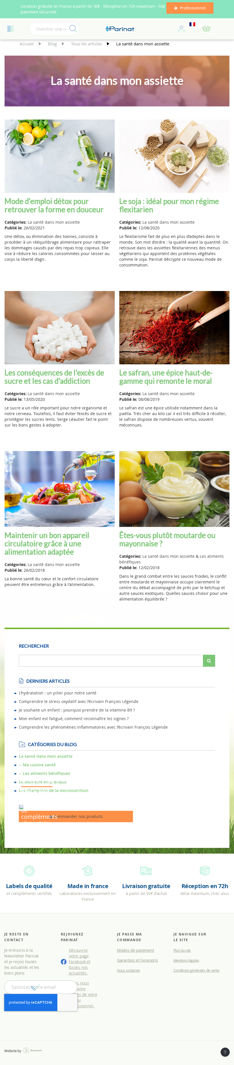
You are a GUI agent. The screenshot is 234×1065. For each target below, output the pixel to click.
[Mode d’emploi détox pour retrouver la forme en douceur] (60, 157)
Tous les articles (87, 44)
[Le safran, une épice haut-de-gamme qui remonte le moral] (174, 328)
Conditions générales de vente (196, 970)
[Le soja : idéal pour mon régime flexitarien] (174, 157)
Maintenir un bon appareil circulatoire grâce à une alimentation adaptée (47, 543)
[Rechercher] (209, 661)
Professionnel (193, 8)
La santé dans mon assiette (54, 222)
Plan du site (182, 950)
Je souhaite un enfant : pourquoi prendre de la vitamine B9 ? (77, 710)
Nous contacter (128, 970)
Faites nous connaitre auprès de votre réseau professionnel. (82, 994)
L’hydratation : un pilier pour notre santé (57, 693)
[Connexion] (181, 28)
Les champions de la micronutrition (53, 790)
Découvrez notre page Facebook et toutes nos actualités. (79, 961)
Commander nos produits (78, 816)
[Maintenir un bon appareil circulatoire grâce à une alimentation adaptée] (60, 489)
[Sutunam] (32, 1051)
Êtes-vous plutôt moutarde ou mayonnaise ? (167, 539)
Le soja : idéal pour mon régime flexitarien (169, 205)
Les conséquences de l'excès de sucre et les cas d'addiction (54, 376)
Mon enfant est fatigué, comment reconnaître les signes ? (74, 718)
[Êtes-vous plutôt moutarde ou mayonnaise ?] (174, 489)
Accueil (27, 44)
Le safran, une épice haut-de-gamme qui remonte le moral (166, 376)
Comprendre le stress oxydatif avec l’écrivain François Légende (78, 701)
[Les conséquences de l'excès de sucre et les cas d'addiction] (60, 328)
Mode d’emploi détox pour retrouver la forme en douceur (54, 205)
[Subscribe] (35, 987)
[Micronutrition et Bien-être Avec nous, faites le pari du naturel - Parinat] (120, 29)
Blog (53, 44)
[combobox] (54, 29)
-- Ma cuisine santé (37, 764)
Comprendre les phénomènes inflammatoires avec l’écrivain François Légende (93, 727)
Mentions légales (186, 960)
